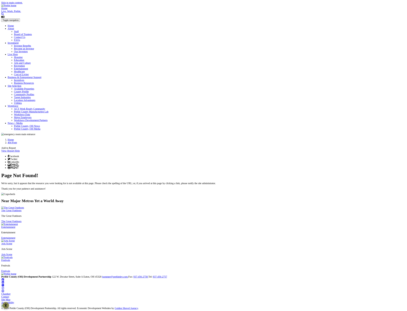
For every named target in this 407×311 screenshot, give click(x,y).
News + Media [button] (15, 123)
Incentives (19, 80)
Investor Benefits (22, 45)
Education (19, 60)
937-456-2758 (140, 276)
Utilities (18, 103)
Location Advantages (24, 100)
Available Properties (24, 88)
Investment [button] (13, 43)
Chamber (5, 294)
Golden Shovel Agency (126, 308)
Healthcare (19, 71)
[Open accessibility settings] (6, 305)
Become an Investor (24, 48)
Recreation (19, 65)
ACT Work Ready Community (29, 108)
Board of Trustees (23, 34)
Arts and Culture (22, 63)
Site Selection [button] (14, 86)
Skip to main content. (12, 2)
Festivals (5, 260)
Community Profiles (24, 94)
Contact (5, 296)
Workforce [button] (13, 106)
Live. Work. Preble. (11, 11)
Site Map (5, 299)
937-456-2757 (160, 276)
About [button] (11, 28)
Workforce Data (22, 114)
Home (4, 8)
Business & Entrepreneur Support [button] (24, 77)
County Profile (21, 91)
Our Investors (21, 51)
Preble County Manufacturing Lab (31, 111)
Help (17, 150)
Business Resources (24, 83)
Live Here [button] (13, 54)
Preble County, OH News (27, 126)
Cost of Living (21, 74)
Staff (16, 31)
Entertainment (21, 68)
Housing (18, 57)
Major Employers (22, 117)
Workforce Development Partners (31, 120)
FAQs (17, 40)
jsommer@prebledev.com (115, 276)
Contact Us (19, 37)
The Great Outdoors (11, 210)
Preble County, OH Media (27, 128)
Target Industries (22, 97)
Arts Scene (6, 243)
